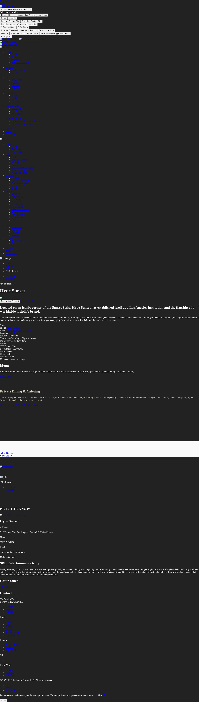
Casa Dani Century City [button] (31, 21)
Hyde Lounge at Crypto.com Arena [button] (54, 33)
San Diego (42, 15)
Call (14, 42)
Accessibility (12, 134)
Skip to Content (7, 1)
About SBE (17, 80)
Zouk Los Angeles (20, 183)
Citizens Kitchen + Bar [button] (26, 24)
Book (8, 52)
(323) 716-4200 (13, 328)
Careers (15, 83)
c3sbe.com (11, 660)
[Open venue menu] (22, 39)
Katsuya (15, 101)
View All (16, 212)
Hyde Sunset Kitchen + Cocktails (27, 121)
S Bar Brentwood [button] (18, 33)
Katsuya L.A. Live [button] (46, 30)
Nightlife (16, 60)
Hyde (14, 98)
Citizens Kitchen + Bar (22, 124)
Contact (15, 85)
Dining (3, 18)
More (105, 695)
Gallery (15, 72)
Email (14, 44)
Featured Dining (13, 118)
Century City (6, 15)
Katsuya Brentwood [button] (9, 30)
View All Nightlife (20, 180)
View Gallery (7, 453)
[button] (16, 9)
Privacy (9, 129)
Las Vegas (18, 15)
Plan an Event (26, 301)
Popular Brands (13, 93)
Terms (9, 131)
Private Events (18, 214)
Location (10, 191)
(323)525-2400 (21, 405)
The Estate (16, 149)
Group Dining (18, 217)
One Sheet (33, 405)
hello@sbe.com (7, 587)
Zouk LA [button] (4, 33)
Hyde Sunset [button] (32, 33)
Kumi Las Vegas (19, 173)
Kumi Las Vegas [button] (8, 24)
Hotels (15, 54)
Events (9, 630)
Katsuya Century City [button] (10, 21)
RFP (14, 220)
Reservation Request (10, 301)
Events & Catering (20, 62)
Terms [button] (9, 687)
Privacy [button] (9, 685)
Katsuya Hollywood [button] (28, 30)
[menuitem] (102, 57)
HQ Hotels (17, 152)
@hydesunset (15, 333)
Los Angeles (30, 15)
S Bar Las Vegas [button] (8, 27)
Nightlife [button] (12, 18)
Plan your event (7, 405)
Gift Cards (10, 612)
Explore (9, 67)
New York (16, 113)
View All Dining (19, 159)
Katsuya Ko (23, 167)
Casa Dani (16, 165)
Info (8, 77)
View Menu (5, 376)
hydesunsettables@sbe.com (18, 330)
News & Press (18, 70)
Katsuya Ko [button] (6, 36)
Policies (15, 88)
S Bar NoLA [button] (23, 27)
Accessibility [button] (12, 690)
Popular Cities (12, 106)
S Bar (14, 95)
